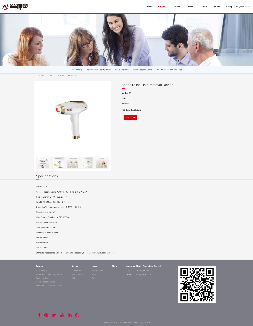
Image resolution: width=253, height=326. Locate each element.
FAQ (73, 278)
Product (61, 75)
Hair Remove (76, 70)
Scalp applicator (122, 70)
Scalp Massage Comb (142, 70)
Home (52, 75)
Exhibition (96, 278)
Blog (94, 274)
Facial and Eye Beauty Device (98, 70)
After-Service (77, 274)
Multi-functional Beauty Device (169, 70)
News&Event (97, 271)
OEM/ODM (76, 271)
